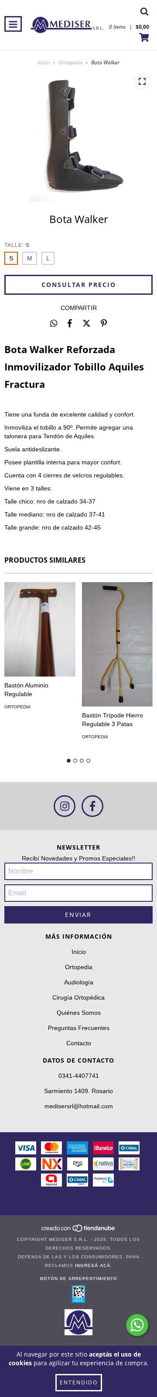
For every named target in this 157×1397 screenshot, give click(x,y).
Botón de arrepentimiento (78, 1278)
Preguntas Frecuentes (78, 1027)
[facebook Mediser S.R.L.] (92, 806)
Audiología (78, 982)
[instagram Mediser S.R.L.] (64, 806)
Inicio (44, 62)
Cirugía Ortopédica (78, 997)
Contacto (78, 1043)
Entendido (79, 1382)
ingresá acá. (93, 1265)
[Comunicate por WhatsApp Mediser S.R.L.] (137, 1325)
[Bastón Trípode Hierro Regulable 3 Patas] (117, 644)
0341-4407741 (78, 1075)
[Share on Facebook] (69, 323)
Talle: (17, 245)
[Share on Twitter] (86, 323)
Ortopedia (70, 62)
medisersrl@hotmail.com (78, 1106)
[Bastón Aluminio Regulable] (39, 629)
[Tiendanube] (79, 1230)
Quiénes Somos (79, 1012)
